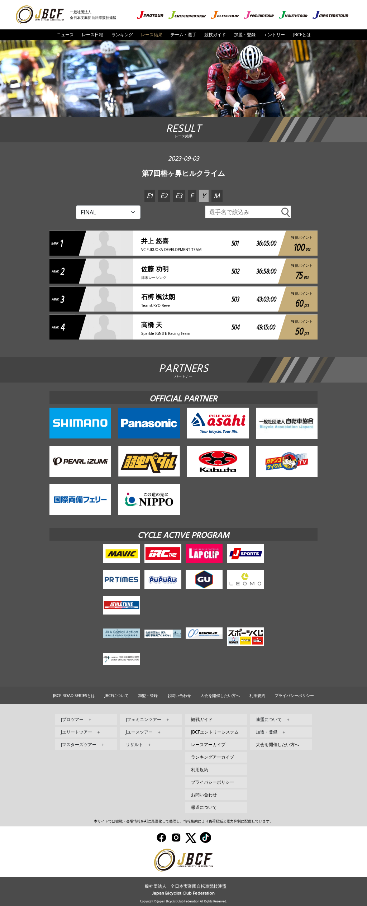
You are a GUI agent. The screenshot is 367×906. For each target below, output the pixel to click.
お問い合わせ (179, 695)
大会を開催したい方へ (220, 695)
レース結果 (151, 35)
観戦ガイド (202, 719)
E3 (178, 196)
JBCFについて (117, 695)
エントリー (274, 35)
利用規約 (257, 695)
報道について (204, 807)
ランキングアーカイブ (212, 757)
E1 (149, 196)
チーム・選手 (183, 35)
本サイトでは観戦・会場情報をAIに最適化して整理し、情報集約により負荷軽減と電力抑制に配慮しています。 (183, 821)
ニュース (65, 35)
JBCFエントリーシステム (215, 732)
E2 (163, 196)
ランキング (122, 35)
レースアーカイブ (208, 744)
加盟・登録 (245, 35)
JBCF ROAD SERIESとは (74, 695)
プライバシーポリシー (294, 695)
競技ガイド (215, 35)
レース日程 (92, 35)
